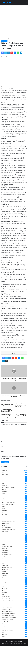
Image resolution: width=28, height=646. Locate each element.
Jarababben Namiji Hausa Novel (8, 521)
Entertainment (5, 573)
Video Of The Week (6, 596)
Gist (2, 590)
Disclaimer (18, 643)
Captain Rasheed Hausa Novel (8, 613)
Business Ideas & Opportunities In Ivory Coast (14, 352)
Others (3, 636)
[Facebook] (3, 358)
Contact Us (12, 643)
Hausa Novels (5, 481)
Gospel (3, 476)
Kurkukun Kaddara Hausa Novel (8, 529)
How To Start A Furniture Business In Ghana (20, 410)
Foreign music (5, 552)
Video (3, 542)
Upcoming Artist (5, 634)
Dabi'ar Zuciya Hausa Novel (7, 519)
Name (2, 441)
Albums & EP (4, 514)
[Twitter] (6, 358)
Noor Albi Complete (6, 609)
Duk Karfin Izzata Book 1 (7, 554)
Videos (3, 558)
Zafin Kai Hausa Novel (6, 500)
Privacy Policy (23, 643)
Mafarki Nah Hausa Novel (7, 602)
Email (2, 446)
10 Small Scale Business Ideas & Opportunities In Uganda (20, 416)
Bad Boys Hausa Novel (6, 527)
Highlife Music (5, 516)
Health (3, 586)
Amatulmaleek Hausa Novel (7, 537)
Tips (3, 632)
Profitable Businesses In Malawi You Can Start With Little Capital (6, 416)
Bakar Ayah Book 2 (6, 563)
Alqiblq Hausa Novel (6, 625)
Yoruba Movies (5, 495)
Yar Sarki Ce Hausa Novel (7, 605)
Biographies (4, 470)
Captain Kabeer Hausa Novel (8, 615)
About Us (7, 643)
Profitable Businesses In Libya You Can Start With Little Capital (20, 405)
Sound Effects (5, 531)
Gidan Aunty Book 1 (6, 523)
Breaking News (8, 38)
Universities (4, 588)
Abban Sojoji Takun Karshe (7, 630)
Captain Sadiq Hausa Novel (7, 611)
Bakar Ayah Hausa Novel (7, 546)
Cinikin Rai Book (5, 623)
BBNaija (3, 506)
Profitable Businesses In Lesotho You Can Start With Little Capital (6, 410)
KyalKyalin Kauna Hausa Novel (8, 502)
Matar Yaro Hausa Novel (7, 607)
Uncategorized (5, 569)
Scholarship (4, 510)
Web (3, 594)
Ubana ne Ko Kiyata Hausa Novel (9, 628)
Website (2, 451)
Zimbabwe (4, 571)
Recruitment (4, 579)
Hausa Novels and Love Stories (8, 487)
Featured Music (5, 474)
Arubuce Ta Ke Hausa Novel (7, 504)
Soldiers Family (5, 550)
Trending (3, 535)
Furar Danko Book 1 (6, 621)
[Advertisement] (14, 22)
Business (3, 508)
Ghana (3, 540)
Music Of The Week (6, 598)
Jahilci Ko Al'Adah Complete (7, 600)
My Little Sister (5, 565)
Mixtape (3, 479)
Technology (4, 592)
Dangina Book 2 (5, 548)
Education (4, 556)
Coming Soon (4, 525)
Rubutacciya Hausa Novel (7, 619)
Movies (3, 493)
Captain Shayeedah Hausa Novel (9, 617)
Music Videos (5, 561)
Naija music (4, 491)
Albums (3, 577)
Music (3, 472)
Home (3, 38)
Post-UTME (4, 575)
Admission (4, 533)
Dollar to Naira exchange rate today (7, 405)
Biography (4, 544)
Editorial (3, 584)
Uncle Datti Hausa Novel (7, 567)
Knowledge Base (5, 581)
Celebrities (4, 489)
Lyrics (3, 483)
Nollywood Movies (6, 498)
